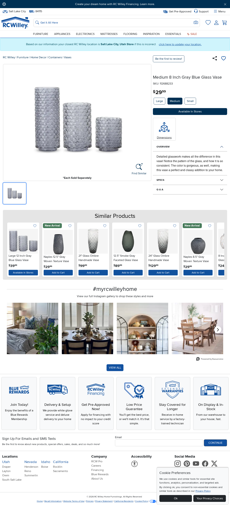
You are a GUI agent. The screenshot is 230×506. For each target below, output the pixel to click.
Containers (55, 57)
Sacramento (60, 471)
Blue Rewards (100, 474)
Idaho (45, 462)
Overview (163, 146)
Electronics (85, 34)
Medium (175, 101)
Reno (27, 471)
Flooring (130, 34)
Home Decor (38, 57)
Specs (160, 179)
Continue (215, 443)
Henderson (31, 467)
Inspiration (151, 34)
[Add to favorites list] (223, 58)
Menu (222, 11)
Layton (6, 471)
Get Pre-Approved (180, 11)
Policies (90, 501)
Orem (5, 475)
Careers (96, 466)
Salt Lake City (17, 11)
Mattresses (109, 34)
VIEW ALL (115, 367)
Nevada (30, 462)
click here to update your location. (180, 44)
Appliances (62, 34)
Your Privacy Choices (210, 498)
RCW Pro (96, 461)
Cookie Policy (141, 501)
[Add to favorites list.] (35, 226)
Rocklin (57, 467)
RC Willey (9, 57)
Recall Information (53, 501)
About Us (97, 478)
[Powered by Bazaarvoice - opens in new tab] (209, 359)
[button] (26, 4)
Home (40, 501)
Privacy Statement (104, 501)
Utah (6, 462)
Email (118, 437)
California (60, 462)
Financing (97, 470)
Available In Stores (23, 272)
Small (190, 101)
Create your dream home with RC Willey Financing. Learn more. (115, 4)
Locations (10, 456)
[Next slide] (219, 249)
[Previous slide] (11, 249)
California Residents (124, 501)
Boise (44, 467)
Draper (6, 467)
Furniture (40, 34)
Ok (176, 498)
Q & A (160, 189)
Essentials (173, 34)
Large (159, 101)
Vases (67, 57)
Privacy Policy (203, 491)
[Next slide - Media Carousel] (217, 329)
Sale (193, 34)
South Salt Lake (12, 480)
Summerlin (31, 475)
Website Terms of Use (73, 501)
